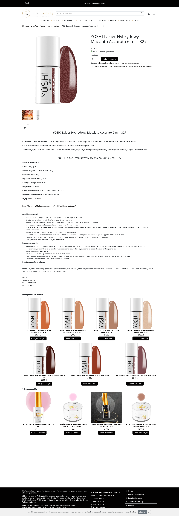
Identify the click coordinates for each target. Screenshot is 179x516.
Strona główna (28, 26)
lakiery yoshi (128, 66)
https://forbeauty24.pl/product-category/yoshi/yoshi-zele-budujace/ (49, 206)
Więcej (134, 512)
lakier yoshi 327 (101, 66)
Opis (27, 124)
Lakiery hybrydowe (106, 63)
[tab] (91, 124)
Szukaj (142, 13)
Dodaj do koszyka (109, 59)
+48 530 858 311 (99, 504)
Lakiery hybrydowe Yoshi (50, 26)
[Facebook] (26, 3)
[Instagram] (28, 3)
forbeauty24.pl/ (99, 507)
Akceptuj (142, 512)
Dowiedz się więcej (135, 383)
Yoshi (37, 26)
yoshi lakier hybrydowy (143, 66)
